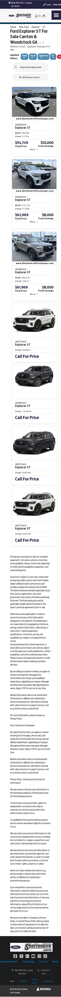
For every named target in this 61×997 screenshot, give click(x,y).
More (32, 149)
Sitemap (23, 981)
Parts (55, 961)
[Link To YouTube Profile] (33, 956)
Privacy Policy (35, 981)
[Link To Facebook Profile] (15, 956)
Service (43, 961)
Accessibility (48, 981)
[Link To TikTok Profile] (45, 956)
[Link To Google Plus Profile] (27, 956)
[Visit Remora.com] (43, 990)
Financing (28, 961)
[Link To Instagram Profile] (40, 956)
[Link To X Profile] (21, 956)
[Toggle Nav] (56, 15)
